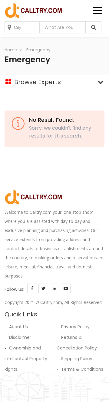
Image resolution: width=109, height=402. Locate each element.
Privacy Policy (75, 327)
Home (11, 50)
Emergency (38, 50)
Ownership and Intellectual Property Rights (26, 358)
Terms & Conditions (82, 369)
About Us (18, 327)
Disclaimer (20, 337)
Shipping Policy (76, 359)
